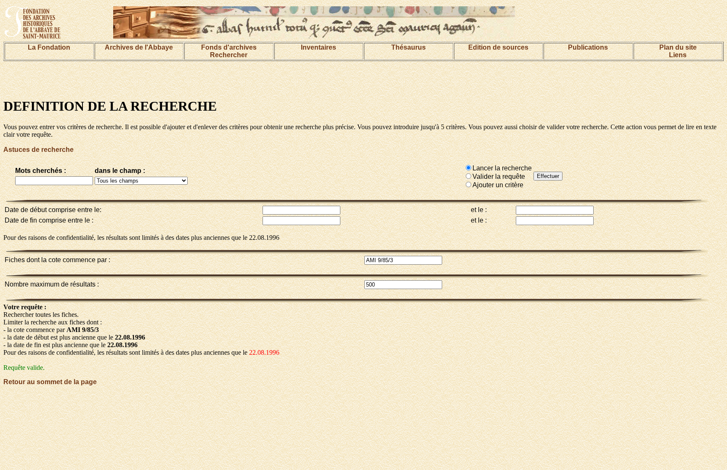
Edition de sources (498, 47)
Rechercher (228, 54)
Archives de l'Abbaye (139, 47)
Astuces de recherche (38, 149)
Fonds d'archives (229, 47)
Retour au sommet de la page (50, 381)
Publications (588, 47)
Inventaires (318, 47)
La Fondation (49, 47)
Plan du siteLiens (678, 51)
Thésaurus (408, 47)
